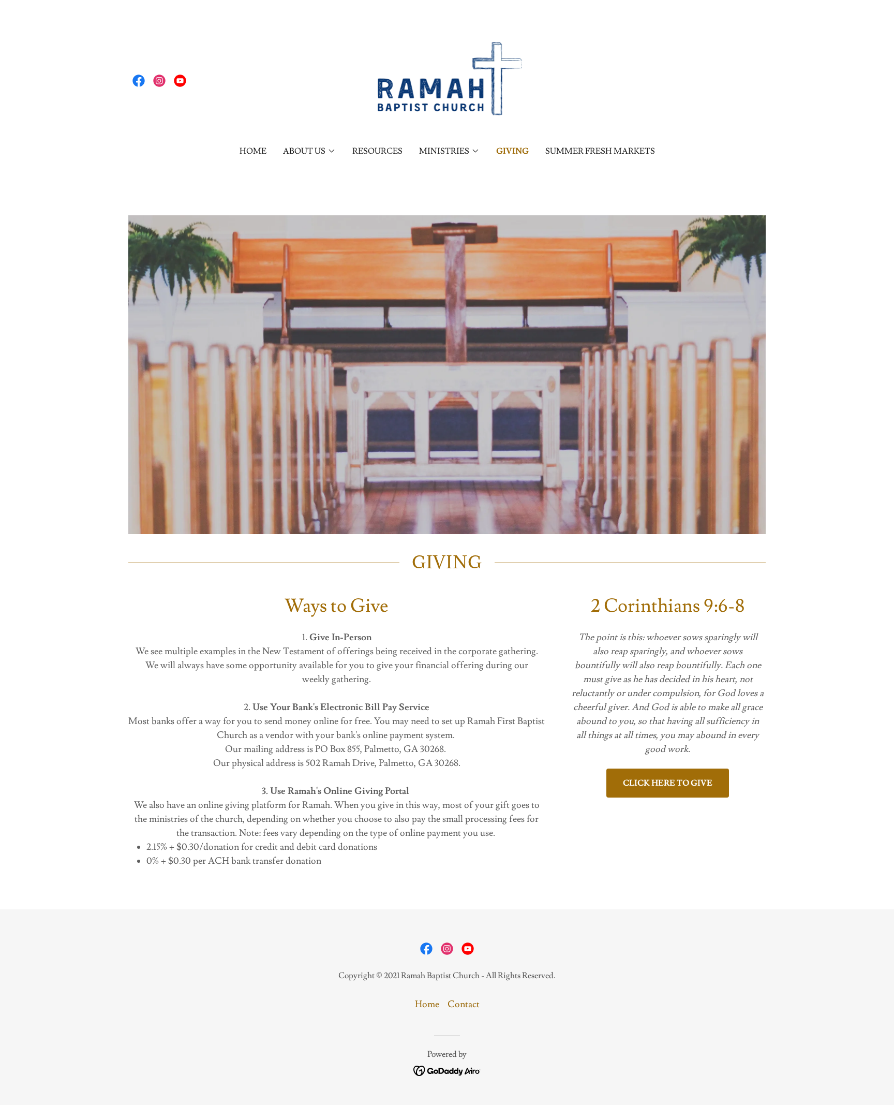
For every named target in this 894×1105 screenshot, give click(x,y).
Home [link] (253, 151)
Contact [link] (464, 1004)
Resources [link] (377, 151)
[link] (138, 80)
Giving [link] (512, 151)
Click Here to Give (667, 783)
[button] (309, 151)
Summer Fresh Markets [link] (600, 151)
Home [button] (427, 1004)
